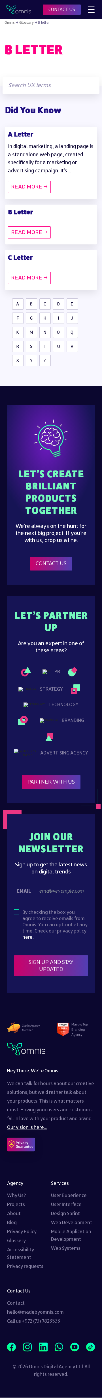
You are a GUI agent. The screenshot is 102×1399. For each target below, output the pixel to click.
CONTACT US (61, 9)
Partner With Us (51, 782)
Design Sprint (65, 1213)
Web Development (71, 1222)
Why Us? (16, 1195)
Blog (12, 1222)
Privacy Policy (22, 1231)
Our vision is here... (27, 1127)
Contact (16, 1303)
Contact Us (51, 564)
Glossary (26, 23)
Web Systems (65, 1248)
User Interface (66, 1204)
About (14, 1213)
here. (28, 937)
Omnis (10, 23)
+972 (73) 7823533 (41, 1321)
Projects (16, 1204)
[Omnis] (19, 9)
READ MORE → (29, 187)
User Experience (69, 1195)
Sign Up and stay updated (52, 965)
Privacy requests (25, 1266)
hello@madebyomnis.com (35, 1312)
